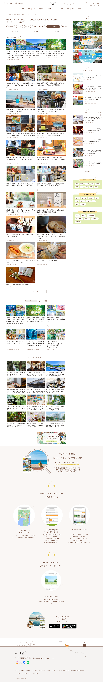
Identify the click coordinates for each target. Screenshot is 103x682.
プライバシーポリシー (20, 670)
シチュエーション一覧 (33, 673)
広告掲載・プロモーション (44, 670)
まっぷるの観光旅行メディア (63, 670)
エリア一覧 (17, 673)
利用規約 (28, 670)
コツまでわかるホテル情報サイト (77, 670)
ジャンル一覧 (24, 673)
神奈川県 (11, 14)
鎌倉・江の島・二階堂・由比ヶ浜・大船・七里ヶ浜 (25, 14)
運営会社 (53, 670)
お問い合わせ (34, 670)
